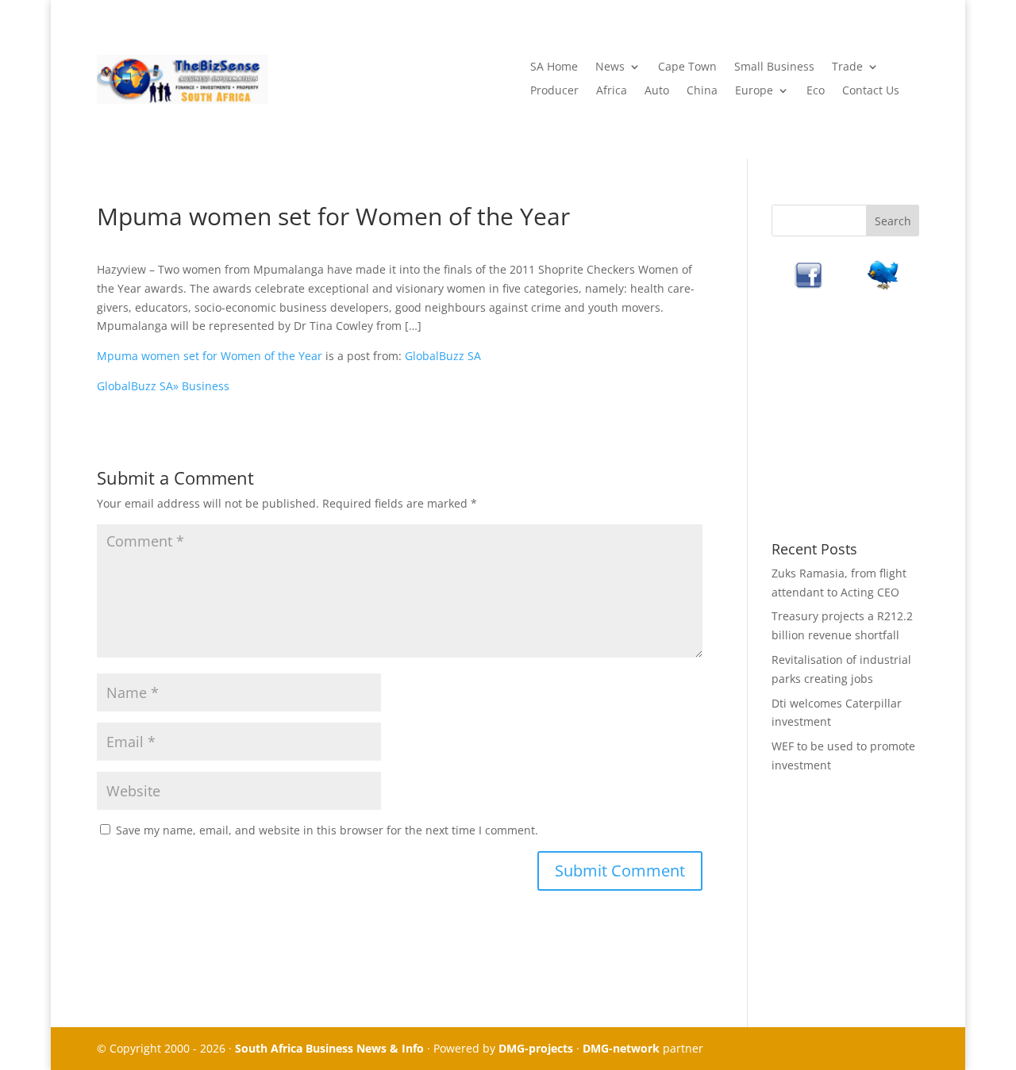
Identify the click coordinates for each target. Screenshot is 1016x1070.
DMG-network (621, 1048)
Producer (554, 91)
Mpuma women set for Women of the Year (209, 355)
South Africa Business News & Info (329, 1048)
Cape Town (687, 67)
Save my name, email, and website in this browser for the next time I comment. (327, 830)
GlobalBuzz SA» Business (163, 385)
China (702, 91)
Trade (847, 67)
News (610, 67)
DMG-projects (535, 1048)
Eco (815, 91)
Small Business (774, 67)
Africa (611, 91)
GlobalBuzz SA (443, 355)
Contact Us (870, 91)
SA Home (554, 67)
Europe (754, 91)
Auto (657, 91)
